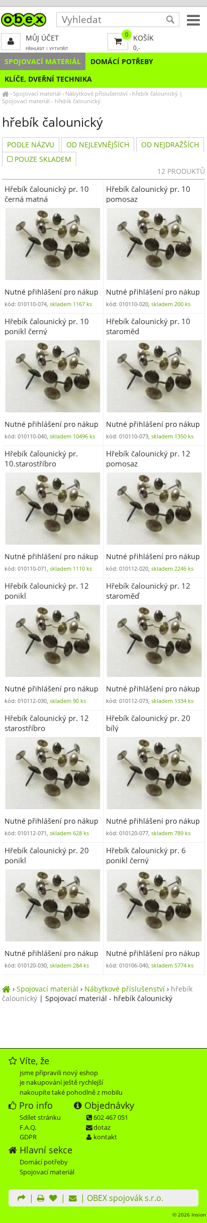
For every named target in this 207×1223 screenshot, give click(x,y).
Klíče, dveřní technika (48, 79)
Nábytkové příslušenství (96, 93)
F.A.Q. (28, 1127)
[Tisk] (40, 1199)
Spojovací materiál (43, 61)
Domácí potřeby (121, 61)
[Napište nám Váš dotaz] (73, 1199)
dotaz (102, 1127)
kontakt (105, 1136)
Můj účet (42, 38)
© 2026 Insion (189, 1214)
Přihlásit (35, 48)
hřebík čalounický (155, 93)
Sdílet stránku (40, 1117)
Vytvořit (58, 48)
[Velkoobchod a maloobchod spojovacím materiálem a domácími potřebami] (5, 93)
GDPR (28, 1136)
